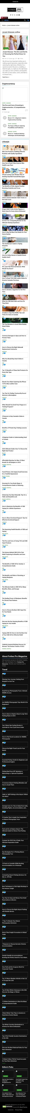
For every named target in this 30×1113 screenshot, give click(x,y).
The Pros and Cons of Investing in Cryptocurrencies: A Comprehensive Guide (13, 107)
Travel (3, 683)
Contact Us (15, 1)
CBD (3, 259)
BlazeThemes (23, 1107)
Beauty (4, 156)
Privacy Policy (18, 1110)
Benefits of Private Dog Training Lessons (14, 428)
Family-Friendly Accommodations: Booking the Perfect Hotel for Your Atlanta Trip (15, 957)
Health (4, 499)
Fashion (4, 464)
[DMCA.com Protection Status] (7, 1107)
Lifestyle (4, 179)
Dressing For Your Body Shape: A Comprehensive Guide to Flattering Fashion (12, 485)
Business (8, 103)
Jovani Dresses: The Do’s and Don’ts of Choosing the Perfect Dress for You (15, 54)
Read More (5, 77)
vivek (5, 58)
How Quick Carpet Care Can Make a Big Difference (22, 1081)
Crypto (4, 103)
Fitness (8, 476)
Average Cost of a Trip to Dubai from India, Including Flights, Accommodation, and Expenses (15, 808)
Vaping (4, 248)
